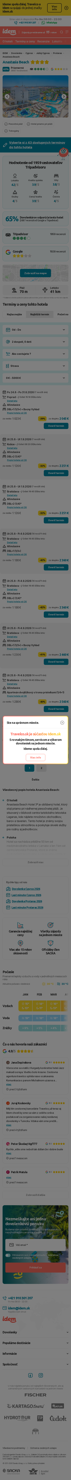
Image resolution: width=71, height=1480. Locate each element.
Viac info (35, 757)
